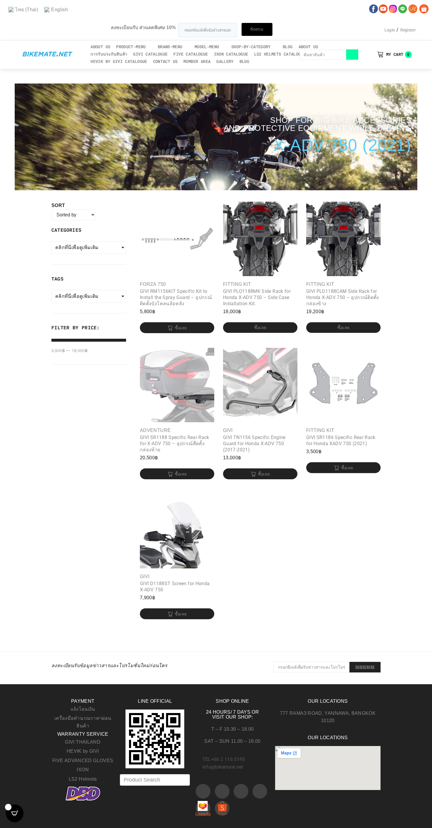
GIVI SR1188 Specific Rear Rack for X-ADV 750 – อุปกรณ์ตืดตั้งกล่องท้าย (174, 444)
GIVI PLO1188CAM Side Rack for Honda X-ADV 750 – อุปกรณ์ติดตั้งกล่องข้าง (342, 297)
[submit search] (352, 54)
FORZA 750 (153, 284)
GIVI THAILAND (83, 741)
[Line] (259, 791)
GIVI (227, 430)
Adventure (155, 430)
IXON (82, 769)
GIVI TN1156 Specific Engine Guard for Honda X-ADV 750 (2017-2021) (254, 444)
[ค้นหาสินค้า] (323, 55)
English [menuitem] (59, 9)
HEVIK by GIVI (83, 751)
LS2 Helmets (83, 779)
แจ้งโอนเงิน (83, 709)
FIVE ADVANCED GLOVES (82, 760)
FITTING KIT (237, 284)
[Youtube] (222, 791)
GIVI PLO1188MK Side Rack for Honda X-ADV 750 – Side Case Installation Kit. (257, 297)
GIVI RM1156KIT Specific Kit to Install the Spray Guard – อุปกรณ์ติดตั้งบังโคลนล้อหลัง (176, 297)
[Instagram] (241, 791)
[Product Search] (155, 780)
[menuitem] (23, 9)
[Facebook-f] (203, 791)
